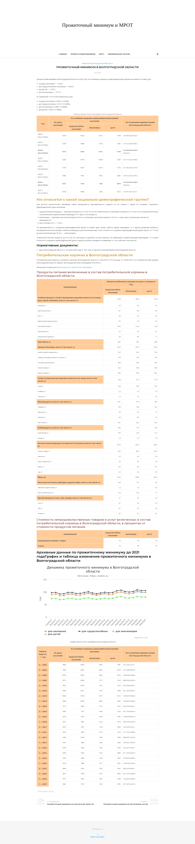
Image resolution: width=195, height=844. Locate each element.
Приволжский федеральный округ (97, 63)
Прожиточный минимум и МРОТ (97, 25)
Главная (63, 54)
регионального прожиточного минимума (75, 267)
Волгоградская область (46, 791)
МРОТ (101, 54)
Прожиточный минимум (83, 54)
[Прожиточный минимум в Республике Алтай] (154, 802)
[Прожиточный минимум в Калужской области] (41, 802)
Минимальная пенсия (119, 54)
